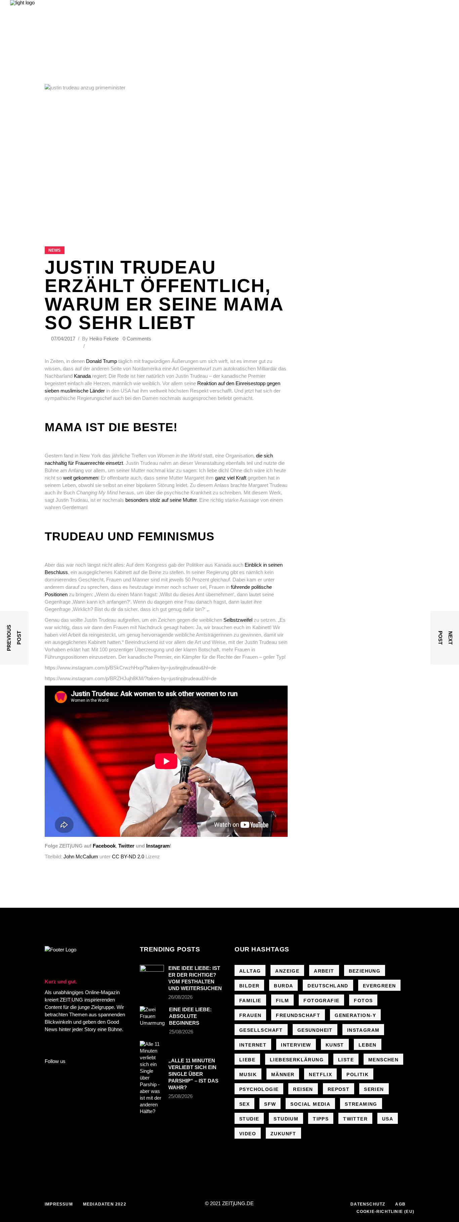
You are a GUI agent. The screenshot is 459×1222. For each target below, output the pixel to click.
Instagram (158, 846)
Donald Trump (101, 361)
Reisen (303, 1089)
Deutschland (327, 985)
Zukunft (283, 1133)
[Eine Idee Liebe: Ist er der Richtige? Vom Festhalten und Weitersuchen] (152, 973)
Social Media (310, 1104)
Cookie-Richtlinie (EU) (385, 1211)
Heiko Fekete (104, 338)
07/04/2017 (64, 338)
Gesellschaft (261, 1030)
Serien (374, 1089)
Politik (357, 1074)
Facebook (104, 846)
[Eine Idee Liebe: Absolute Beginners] (152, 1016)
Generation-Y (355, 1015)
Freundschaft (298, 1015)
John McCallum (81, 856)
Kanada (83, 376)
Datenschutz (367, 1204)
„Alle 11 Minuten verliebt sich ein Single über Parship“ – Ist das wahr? (193, 1074)
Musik (248, 1074)
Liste (346, 1059)
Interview (296, 1045)
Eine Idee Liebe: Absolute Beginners (190, 1016)
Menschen (383, 1059)
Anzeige (287, 971)
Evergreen (379, 985)
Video (247, 1133)
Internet (252, 1045)
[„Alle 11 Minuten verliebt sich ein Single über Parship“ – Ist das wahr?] (152, 1078)
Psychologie (259, 1089)
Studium (286, 1119)
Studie (249, 1119)
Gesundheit (315, 1030)
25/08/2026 (181, 1031)
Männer (282, 1074)
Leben (368, 1045)
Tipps (321, 1119)
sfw (270, 1104)
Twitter (126, 846)
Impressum (59, 1204)
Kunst (335, 1045)
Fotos (363, 1000)
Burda (283, 985)
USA (387, 1119)
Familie (250, 1000)
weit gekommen (80, 478)
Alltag (250, 971)
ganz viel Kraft (230, 478)
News (54, 250)
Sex (244, 1104)
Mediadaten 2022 (104, 1204)
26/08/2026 (180, 997)
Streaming (361, 1104)
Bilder (249, 985)
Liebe (247, 1059)
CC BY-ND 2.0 (128, 856)
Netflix (320, 1074)
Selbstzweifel (238, 620)
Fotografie (321, 1000)
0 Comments (137, 338)
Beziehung (365, 971)
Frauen (250, 1015)
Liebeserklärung (297, 1059)
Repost (338, 1089)
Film (282, 1000)
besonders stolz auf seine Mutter (161, 500)
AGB (400, 1204)
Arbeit (324, 971)
